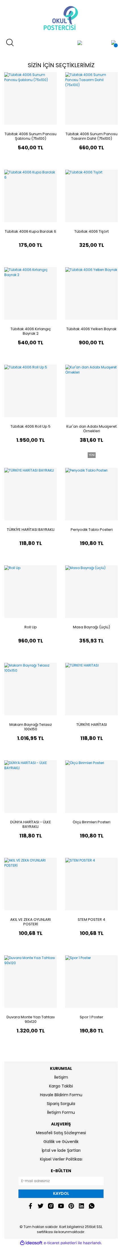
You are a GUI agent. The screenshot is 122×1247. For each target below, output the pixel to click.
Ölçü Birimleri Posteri (91, 822)
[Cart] (113, 42)
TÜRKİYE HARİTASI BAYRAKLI (30, 529)
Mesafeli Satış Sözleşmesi (61, 1133)
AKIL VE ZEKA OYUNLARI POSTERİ (30, 922)
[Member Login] (79, 42)
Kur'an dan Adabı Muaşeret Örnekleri (91, 429)
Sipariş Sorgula (61, 1103)
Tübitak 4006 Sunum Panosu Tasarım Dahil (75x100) (91, 136)
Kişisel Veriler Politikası (61, 1159)
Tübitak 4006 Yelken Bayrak (91, 329)
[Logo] (61, 18)
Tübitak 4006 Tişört (91, 231)
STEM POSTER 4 (91, 919)
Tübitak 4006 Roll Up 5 (30, 426)
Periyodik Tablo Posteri (92, 529)
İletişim (61, 1077)
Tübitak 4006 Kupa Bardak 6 (30, 231)
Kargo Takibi (61, 1086)
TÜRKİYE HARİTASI (91, 724)
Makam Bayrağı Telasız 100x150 (30, 727)
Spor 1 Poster (91, 1017)
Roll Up (30, 627)
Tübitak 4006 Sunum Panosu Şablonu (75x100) (30, 136)
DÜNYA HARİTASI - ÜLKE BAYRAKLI (30, 824)
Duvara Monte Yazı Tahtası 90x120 (31, 1019)
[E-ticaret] (60, 1243)
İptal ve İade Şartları (61, 1150)
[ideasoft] (31, 1243)
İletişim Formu (61, 1112)
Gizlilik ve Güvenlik (61, 1141)
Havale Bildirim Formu (61, 1095)
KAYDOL (61, 1193)
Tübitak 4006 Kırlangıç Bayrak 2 (30, 331)
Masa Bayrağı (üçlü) (91, 627)
